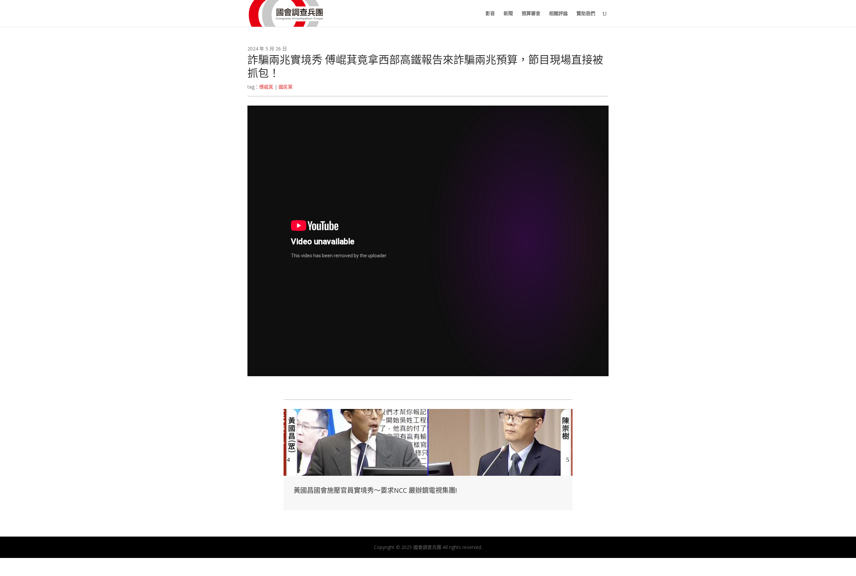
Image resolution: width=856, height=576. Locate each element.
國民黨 (286, 87)
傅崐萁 (266, 87)
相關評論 (558, 13)
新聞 (508, 13)
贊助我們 (585, 13)
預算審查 (531, 13)
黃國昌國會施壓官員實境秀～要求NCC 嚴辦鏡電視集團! (375, 490)
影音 (490, 13)
